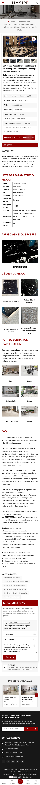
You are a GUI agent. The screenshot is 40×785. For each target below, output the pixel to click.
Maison (12, 22)
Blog (13, 774)
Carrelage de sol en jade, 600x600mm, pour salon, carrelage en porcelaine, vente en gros (11, 698)
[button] (36, 695)
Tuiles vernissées (24, 22)
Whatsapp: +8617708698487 (14, 756)
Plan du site (6, 774)
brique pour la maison (11, 597)
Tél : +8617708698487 (11, 749)
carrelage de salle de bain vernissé (16, 593)
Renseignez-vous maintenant (20, 137)
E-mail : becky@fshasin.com (13, 753)
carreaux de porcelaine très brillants (16, 581)
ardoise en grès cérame (12, 578)
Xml (17, 774)
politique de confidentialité (28, 774)
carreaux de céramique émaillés (15, 589)
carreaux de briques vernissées (14, 585)
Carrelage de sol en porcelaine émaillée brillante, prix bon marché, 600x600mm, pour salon (28, 698)
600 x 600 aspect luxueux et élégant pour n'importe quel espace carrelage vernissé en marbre (17, 625)
